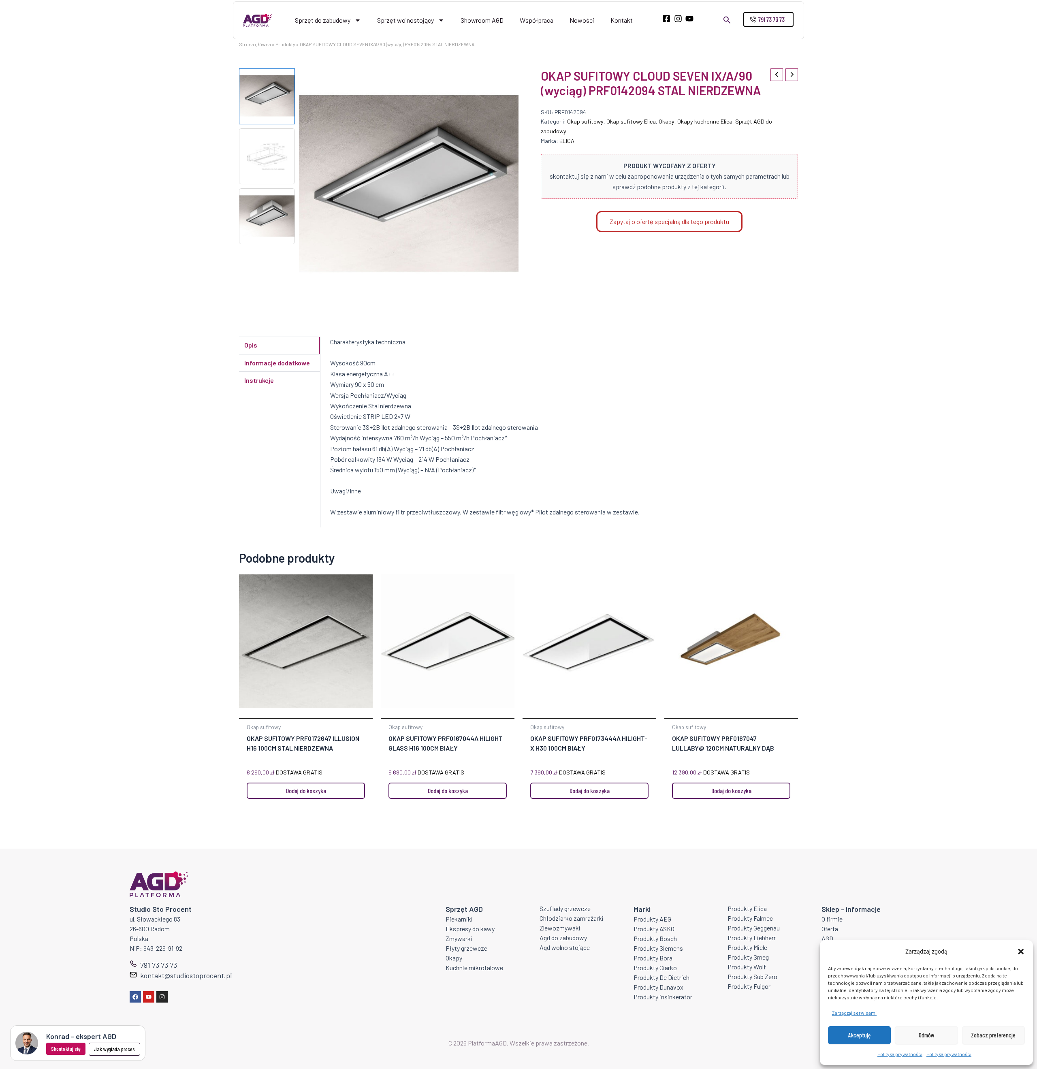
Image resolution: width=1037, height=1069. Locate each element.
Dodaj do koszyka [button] (306, 790)
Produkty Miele (747, 947)
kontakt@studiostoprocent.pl (186, 975)
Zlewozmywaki (560, 928)
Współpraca (536, 20)
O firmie (832, 919)
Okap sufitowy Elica (631, 121)
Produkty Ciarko (655, 967)
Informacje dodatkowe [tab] (277, 363)
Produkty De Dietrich (661, 977)
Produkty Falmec (750, 918)
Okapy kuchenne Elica (704, 121)
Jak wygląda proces (114, 1049)
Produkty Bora (653, 958)
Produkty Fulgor (749, 986)
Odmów (927, 1035)
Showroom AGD (482, 20)
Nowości (582, 20)
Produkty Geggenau (754, 928)
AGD (827, 938)
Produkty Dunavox (658, 987)
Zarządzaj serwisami (854, 1013)
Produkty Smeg (748, 957)
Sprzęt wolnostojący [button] (405, 20)
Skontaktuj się (66, 1048)
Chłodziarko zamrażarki (572, 918)
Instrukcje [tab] (259, 380)
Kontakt (621, 20)
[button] (1021, 951)
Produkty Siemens (658, 948)
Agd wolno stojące (565, 947)
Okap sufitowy (585, 121)
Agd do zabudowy (563, 937)
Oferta (829, 928)
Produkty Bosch (655, 938)
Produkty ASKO (654, 928)
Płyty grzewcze (466, 948)
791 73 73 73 (158, 964)
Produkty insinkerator (663, 997)
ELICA (566, 140)
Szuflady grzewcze (565, 908)
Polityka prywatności (899, 1054)
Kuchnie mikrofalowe (474, 967)
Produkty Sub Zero (752, 976)
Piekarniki (459, 919)
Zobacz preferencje (993, 1035)
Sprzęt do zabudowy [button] (322, 20)
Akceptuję (859, 1035)
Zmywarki (459, 938)
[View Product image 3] (267, 216)
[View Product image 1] (267, 96)
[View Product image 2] (267, 156)
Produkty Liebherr (752, 937)
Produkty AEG (652, 919)
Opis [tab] (250, 345)
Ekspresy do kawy (470, 928)
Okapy (666, 121)
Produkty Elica (747, 908)
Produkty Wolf (747, 967)
